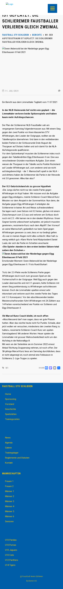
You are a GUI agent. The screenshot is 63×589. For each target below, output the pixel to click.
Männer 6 (9, 516)
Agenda (8, 442)
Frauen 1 (9, 481)
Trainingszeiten (12, 419)
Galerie (8, 447)
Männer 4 (9, 506)
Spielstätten (11, 414)
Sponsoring (10, 399)
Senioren (9, 521)
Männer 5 (9, 511)
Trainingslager (11, 452)
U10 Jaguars (11, 550)
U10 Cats (9, 555)
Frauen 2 (9, 486)
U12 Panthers (11, 560)
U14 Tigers (10, 565)
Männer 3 (9, 501)
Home (8, 394)
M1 (7, 368)
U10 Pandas (11, 540)
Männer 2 (9, 496)
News (8, 437)
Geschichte (10, 409)
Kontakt (9, 462)
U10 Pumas (10, 545)
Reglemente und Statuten (17, 457)
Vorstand (9, 404)
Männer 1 (9, 491)
